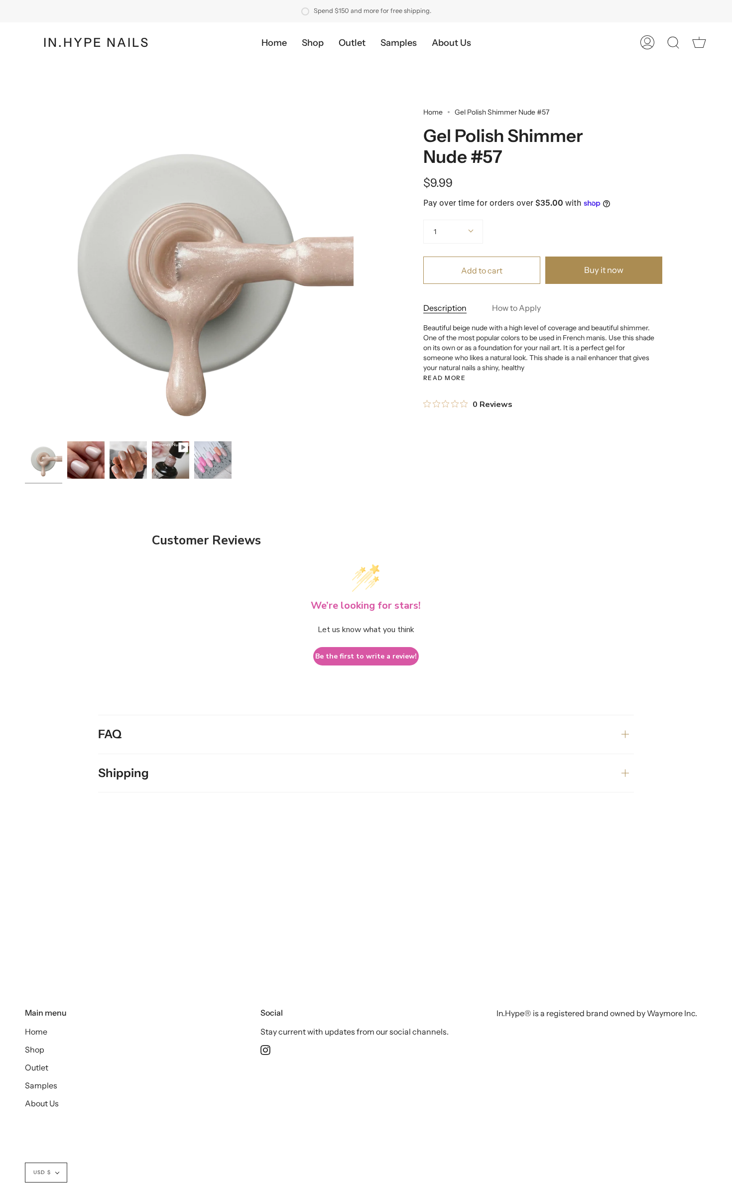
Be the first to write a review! (366, 656)
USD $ (42, 1172)
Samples (41, 1085)
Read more (444, 378)
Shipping (123, 773)
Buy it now (603, 270)
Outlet (36, 1067)
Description (445, 308)
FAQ (110, 734)
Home (433, 112)
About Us (42, 1103)
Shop (34, 1050)
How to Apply (516, 308)
